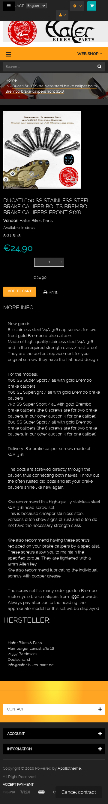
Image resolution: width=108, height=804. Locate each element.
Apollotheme (69, 768)
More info (18, 307)
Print (52, 292)
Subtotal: (11, 277)
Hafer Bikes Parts (36, 220)
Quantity (11, 262)
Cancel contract (79, 792)
